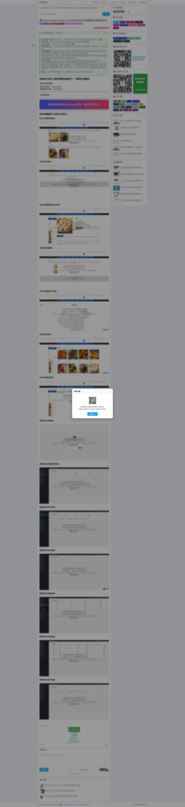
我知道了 (92, 414)
